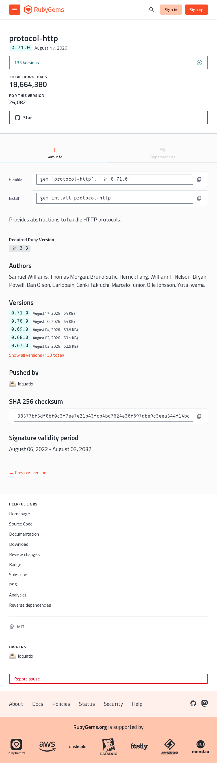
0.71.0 (19, 313)
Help (137, 704)
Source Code (20, 523)
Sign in (171, 9)
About (16, 704)
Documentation (24, 534)
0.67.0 (19, 346)
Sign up (196, 9)
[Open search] (152, 10)
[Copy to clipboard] (199, 179)
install (14, 198)
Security (113, 704)
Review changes (24, 554)
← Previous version (27, 472)
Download (18, 544)
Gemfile (15, 179)
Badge (15, 564)
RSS (13, 584)
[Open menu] (14, 10)
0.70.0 (19, 321)
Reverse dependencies (30, 605)
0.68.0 (19, 337)
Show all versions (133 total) (36, 355)
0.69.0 (19, 329)
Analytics (18, 594)
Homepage (19, 513)
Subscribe (18, 574)
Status (87, 704)
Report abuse (27, 678)
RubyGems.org (90, 727)
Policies (61, 704)
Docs (37, 704)
